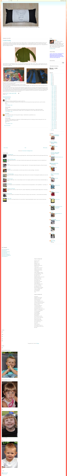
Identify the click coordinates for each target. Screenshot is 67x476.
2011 (52, 80)
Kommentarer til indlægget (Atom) (27, 150)
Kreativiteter (53, 205)
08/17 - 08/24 (54, 95)
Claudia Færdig (53, 120)
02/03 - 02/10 (54, 124)
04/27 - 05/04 (54, 108)
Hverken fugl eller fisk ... (55, 163)
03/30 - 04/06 (54, 113)
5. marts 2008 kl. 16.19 (8, 116)
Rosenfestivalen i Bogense (54, 153)
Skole (51, 241)
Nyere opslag (6, 147)
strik (6, 94)
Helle (56, 40)
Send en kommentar (7, 125)
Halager (52, 212)
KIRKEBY (52, 184)
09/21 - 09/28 (54, 91)
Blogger (38, 343)
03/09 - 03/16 (54, 117)
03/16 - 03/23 (54, 116)
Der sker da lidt (9, 193)
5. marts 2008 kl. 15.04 (8, 111)
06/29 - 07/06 (54, 103)
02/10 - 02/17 (54, 123)
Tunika (56, 167)
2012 (52, 79)
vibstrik (52, 191)
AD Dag (8, 164)
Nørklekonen (53, 145)
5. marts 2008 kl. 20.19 (8, 123)
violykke (52, 177)
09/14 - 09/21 (54, 92)
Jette (6, 113)
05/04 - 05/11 (54, 107)
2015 (52, 75)
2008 (52, 84)
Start (25, 147)
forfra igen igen (9, 183)
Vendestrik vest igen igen (11, 188)
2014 (52, 76)
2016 (52, 74)
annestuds (52, 233)
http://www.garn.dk (4, 256)
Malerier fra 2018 (57, 185)
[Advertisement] (25, 137)
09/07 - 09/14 (54, 93)
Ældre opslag (45, 147)
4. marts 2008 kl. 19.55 (8, 105)
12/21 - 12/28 (54, 87)
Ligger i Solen (9, 198)
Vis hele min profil (52, 48)
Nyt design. (56, 178)
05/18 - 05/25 (54, 105)
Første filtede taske (10, 154)
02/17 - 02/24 (54, 121)
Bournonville (53, 240)
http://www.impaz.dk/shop (6, 251)
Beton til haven (57, 227)
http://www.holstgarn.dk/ (5, 249)
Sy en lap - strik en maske (55, 152)
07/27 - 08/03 (54, 99)
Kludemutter (53, 156)
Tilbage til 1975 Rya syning (11, 159)
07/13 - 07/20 (54, 100)
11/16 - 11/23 (54, 88)
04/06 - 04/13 (54, 112)
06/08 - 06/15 (54, 104)
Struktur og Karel (57, 199)
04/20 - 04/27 (54, 109)
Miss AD (52, 226)
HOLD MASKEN (53, 219)
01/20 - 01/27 (54, 125)
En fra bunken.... (57, 192)
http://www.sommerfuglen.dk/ (6, 255)
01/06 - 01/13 (54, 128)
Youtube (52, 174)
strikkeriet (52, 166)
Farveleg (56, 146)
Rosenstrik (52, 198)
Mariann (6, 98)
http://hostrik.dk (4, 250)
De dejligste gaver (57, 220)
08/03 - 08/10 (54, 97)
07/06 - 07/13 (54, 101)
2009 (52, 83)
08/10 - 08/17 (54, 96)
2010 (52, 82)
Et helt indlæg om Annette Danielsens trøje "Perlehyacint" (58, 207)
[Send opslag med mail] (18, 93)
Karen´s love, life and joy (55, 173)
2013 (52, 78)
